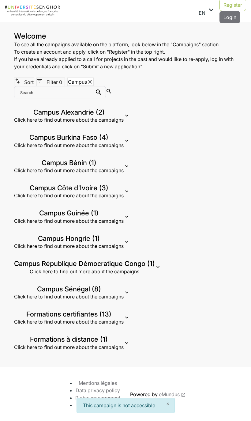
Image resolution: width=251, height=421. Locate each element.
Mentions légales (98, 383)
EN (207, 11)
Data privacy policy (98, 390)
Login (229, 17)
